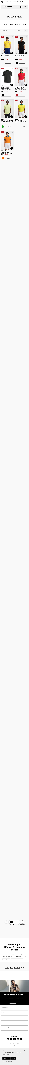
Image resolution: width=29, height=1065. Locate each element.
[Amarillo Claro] (3, 63)
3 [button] (17, 310)
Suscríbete (13, 1003)
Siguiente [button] (22, 312)
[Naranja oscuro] (3, 270)
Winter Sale (17, 1)
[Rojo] (17, 95)
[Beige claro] (17, 242)
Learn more (6, 1054)
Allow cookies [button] (6, 1058)
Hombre (7, 356)
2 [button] (14, 310)
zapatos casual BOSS (17, 346)
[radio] (22, 30)
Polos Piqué (17, 356)
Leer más (4, 348)
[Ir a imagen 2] (2, 53)
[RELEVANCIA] (25, 24)
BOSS (22, 356)
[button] (7, 1061)
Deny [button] (13, 1058)
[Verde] (3, 126)
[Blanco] (3, 186)
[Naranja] (3, 158)
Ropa (11, 356)
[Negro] (17, 63)
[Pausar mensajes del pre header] (2, 1)
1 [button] (11, 310)
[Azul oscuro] (3, 214)
